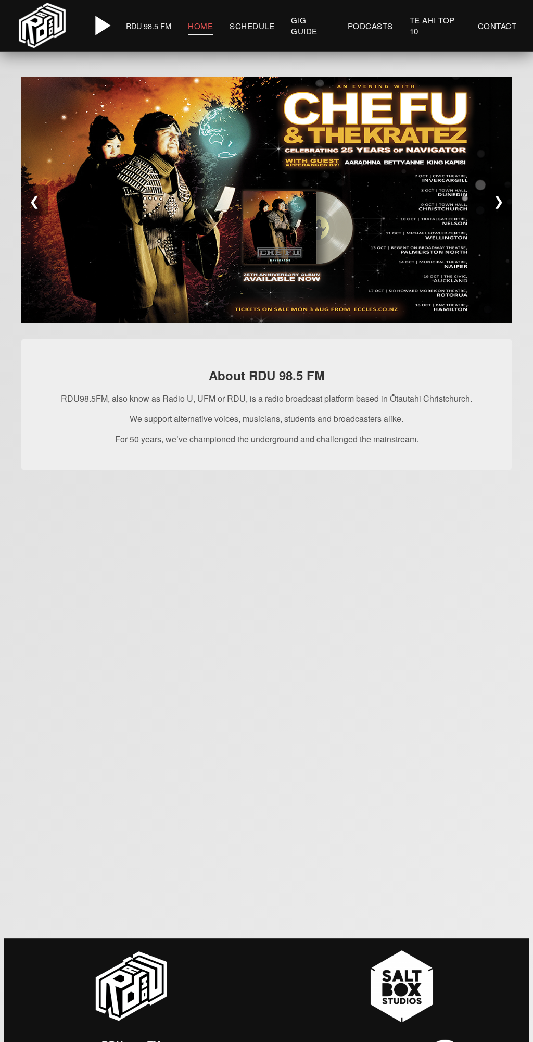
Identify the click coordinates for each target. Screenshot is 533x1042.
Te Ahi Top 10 (432, 25)
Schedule (252, 25)
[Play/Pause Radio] (101, 25)
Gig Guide (304, 25)
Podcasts (370, 25)
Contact (497, 25)
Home (200, 25)
